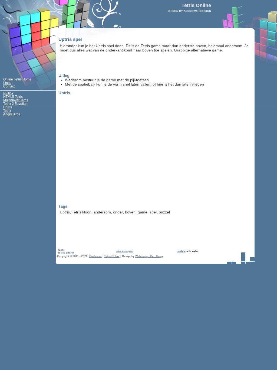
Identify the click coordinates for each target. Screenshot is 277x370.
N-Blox (8, 92)
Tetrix (7, 110)
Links (7, 82)
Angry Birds (11, 113)
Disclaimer (95, 256)
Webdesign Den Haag (149, 256)
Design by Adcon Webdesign (189, 10)
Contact (9, 86)
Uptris (7, 106)
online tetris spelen (124, 251)
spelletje (181, 251)
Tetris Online (112, 256)
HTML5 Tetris (13, 96)
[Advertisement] (123, 63)
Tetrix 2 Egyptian (15, 103)
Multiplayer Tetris (15, 99)
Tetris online (66, 252)
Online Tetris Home (17, 78)
